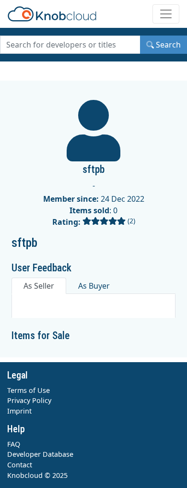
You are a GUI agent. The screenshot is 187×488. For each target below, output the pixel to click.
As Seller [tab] (38, 286)
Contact (19, 464)
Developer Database (40, 454)
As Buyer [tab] (94, 286)
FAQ (13, 444)
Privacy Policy (29, 400)
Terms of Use (28, 390)
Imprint (19, 410)
